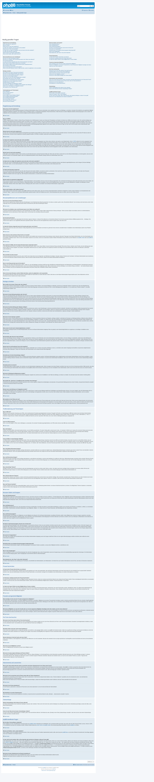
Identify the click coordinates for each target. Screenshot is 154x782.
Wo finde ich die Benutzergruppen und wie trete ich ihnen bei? (61, 47)
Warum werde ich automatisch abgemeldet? (11, 52)
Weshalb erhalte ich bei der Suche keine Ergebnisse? (59, 71)
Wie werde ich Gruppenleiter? (55, 48)
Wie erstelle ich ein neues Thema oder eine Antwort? (13, 72)
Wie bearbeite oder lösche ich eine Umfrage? (11, 78)
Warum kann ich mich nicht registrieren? (11, 46)
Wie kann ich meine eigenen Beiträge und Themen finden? (60, 75)
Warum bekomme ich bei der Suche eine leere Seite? (59, 72)
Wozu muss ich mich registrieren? (9, 44)
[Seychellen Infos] (9, 5)
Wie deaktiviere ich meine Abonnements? (57, 83)
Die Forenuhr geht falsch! (8, 60)
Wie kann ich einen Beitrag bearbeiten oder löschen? (13, 73)
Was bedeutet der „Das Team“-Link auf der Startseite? (59, 52)
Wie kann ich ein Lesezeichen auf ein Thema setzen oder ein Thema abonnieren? (65, 80)
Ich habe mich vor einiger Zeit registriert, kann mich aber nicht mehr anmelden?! (18, 50)
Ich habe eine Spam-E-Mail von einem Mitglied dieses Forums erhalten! (63, 59)
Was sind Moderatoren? (54, 45)
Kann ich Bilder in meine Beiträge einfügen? (11, 95)
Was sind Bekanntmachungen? (9, 97)
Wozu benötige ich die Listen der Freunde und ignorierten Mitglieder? (62, 63)
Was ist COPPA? (6, 45)
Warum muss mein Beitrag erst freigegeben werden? (13, 85)
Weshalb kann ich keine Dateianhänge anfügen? (12, 80)
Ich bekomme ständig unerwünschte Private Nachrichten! (60, 58)
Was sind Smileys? (6, 93)
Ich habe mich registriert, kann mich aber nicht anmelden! (14, 47)
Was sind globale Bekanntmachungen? (10, 96)
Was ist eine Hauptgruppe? (54, 51)
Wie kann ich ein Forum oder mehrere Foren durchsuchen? (60, 70)
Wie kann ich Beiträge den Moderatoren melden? (12, 83)
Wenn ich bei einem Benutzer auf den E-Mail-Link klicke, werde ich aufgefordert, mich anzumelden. (22, 68)
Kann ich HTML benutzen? (8, 92)
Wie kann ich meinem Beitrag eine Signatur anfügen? (13, 74)
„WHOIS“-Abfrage (9, 742)
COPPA (74, 141)
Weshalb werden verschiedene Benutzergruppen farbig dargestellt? (62, 50)
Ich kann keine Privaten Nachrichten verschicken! (59, 56)
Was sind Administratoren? (54, 44)
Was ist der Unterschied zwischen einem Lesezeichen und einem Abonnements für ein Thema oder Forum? (70, 79)
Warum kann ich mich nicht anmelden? (10, 48)
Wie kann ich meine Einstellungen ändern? (11, 58)
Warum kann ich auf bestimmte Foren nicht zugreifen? (13, 79)
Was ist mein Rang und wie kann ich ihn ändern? (12, 66)
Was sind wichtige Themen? (8, 98)
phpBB (44, 767)
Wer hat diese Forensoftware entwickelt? (57, 92)
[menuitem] (11, 10)
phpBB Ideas (65, 732)
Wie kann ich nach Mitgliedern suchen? (56, 74)
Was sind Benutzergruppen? (54, 46)
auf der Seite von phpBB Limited (43, 725)
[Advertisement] (50, 26)
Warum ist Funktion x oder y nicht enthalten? (58, 94)
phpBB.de (91, 237)
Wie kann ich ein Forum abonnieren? (56, 82)
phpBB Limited (81, 237)
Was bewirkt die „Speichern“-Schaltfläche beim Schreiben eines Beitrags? (17, 84)
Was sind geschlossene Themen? (9, 100)
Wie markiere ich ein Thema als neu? (10, 87)
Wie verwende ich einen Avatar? (9, 65)
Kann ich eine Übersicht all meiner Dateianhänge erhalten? (60, 88)
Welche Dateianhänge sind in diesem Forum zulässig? (59, 87)
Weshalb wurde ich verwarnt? (9, 82)
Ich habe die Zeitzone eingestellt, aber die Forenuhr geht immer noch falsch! (17, 61)
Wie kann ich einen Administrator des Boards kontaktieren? (60, 96)
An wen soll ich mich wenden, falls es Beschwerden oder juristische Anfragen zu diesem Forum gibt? (68, 95)
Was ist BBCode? (6, 91)
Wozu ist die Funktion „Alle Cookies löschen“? (12, 53)
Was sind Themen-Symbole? (8, 101)
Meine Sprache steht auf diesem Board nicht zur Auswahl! (14, 63)
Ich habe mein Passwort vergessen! (10, 51)
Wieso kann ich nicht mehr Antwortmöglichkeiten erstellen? (14, 77)
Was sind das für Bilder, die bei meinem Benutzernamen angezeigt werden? (17, 64)
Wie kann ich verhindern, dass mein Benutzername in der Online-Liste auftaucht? (18, 59)
